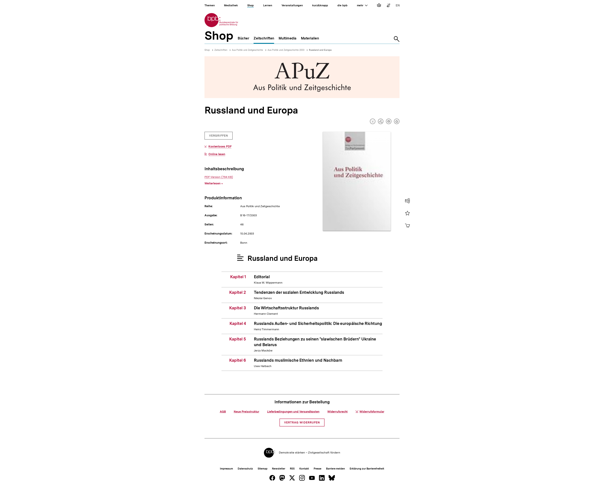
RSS (292, 468)
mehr (362, 5)
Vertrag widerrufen (302, 422)
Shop (207, 50)
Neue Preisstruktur (246, 411)
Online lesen (216, 154)
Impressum (226, 468)
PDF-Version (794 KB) (218, 177)
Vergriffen (219, 137)
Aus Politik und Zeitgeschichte (247, 50)
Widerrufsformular (371, 411)
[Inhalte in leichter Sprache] (379, 6)
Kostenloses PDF (219, 146)
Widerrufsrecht (337, 411)
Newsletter (278, 468)
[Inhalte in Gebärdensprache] (388, 6)
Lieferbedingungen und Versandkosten (293, 411)
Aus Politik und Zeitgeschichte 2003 (286, 50)
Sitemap (262, 468)
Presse (317, 468)
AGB (223, 411)
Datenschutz (245, 468)
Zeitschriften (220, 50)
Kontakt (304, 468)
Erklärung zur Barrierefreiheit (367, 468)
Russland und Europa (320, 50)
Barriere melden (335, 468)
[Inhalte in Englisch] (398, 6)
